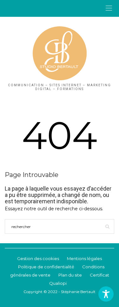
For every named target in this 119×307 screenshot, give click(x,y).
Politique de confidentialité (46, 266)
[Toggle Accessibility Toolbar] (106, 294)
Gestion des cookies (38, 258)
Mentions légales (84, 258)
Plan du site (70, 275)
